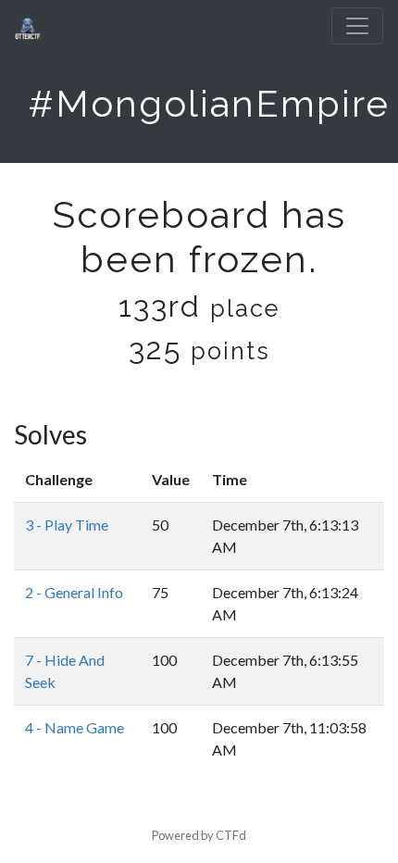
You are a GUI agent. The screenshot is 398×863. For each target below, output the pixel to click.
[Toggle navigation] (357, 25)
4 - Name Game (74, 727)
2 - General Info (74, 592)
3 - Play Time (66, 524)
